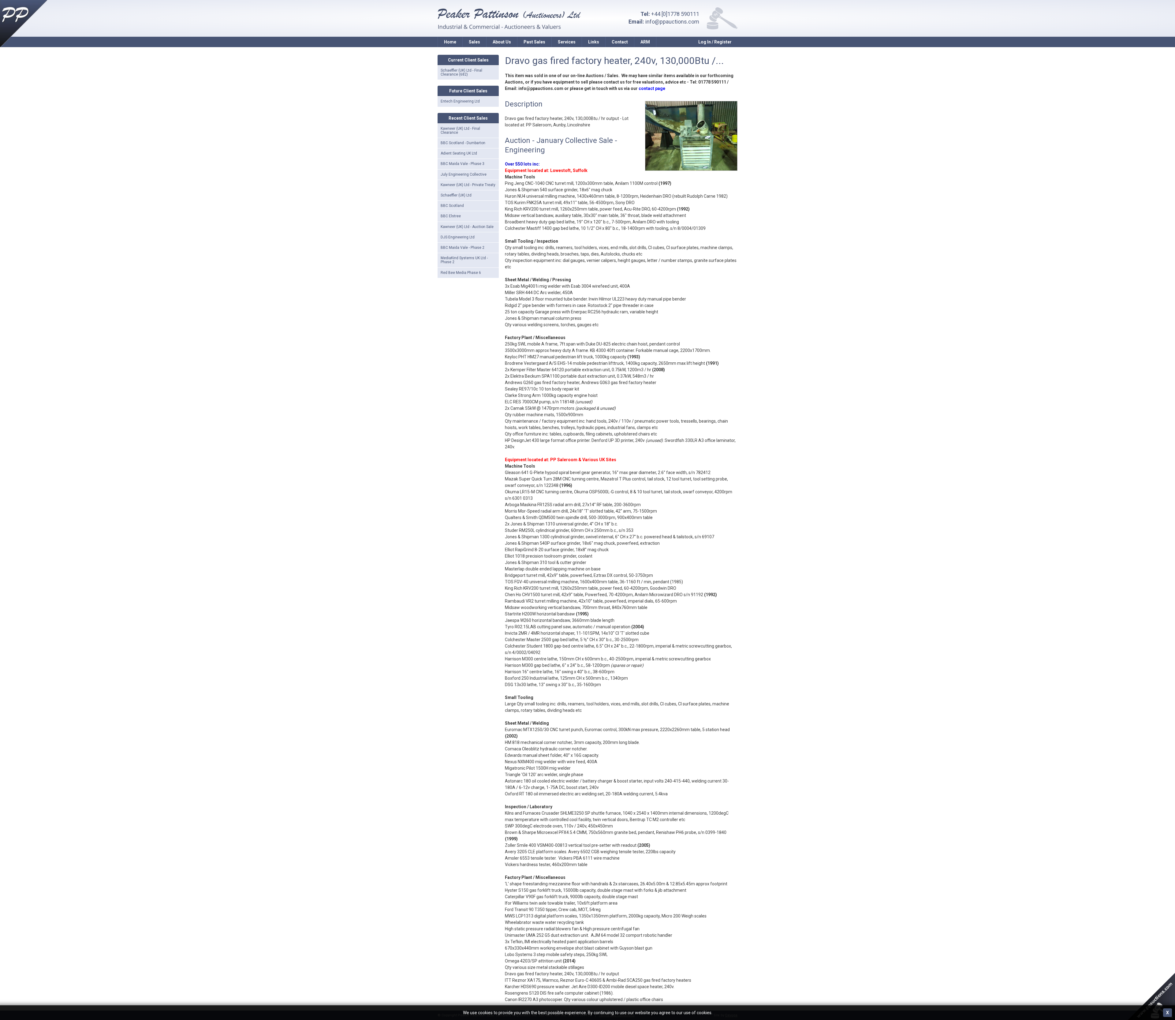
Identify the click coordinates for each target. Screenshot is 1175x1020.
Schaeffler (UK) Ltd (456, 195)
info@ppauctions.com (672, 21)
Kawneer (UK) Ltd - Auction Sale (467, 227)
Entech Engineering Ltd (460, 101)
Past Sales (534, 41)
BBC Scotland (452, 206)
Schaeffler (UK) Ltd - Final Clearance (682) (461, 72)
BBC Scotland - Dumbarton (463, 143)
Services (567, 41)
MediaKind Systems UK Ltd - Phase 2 (464, 260)
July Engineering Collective (464, 174)
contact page (652, 88)
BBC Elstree (451, 216)
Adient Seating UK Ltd (459, 153)
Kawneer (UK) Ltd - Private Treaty (468, 185)
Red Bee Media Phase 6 (461, 273)
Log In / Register (715, 41)
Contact (620, 41)
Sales (474, 41)
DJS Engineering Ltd (458, 237)
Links (593, 41)
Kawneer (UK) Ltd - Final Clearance (460, 130)
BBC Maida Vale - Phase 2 (462, 247)
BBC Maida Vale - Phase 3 (462, 164)
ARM (645, 41)
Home (450, 41)
